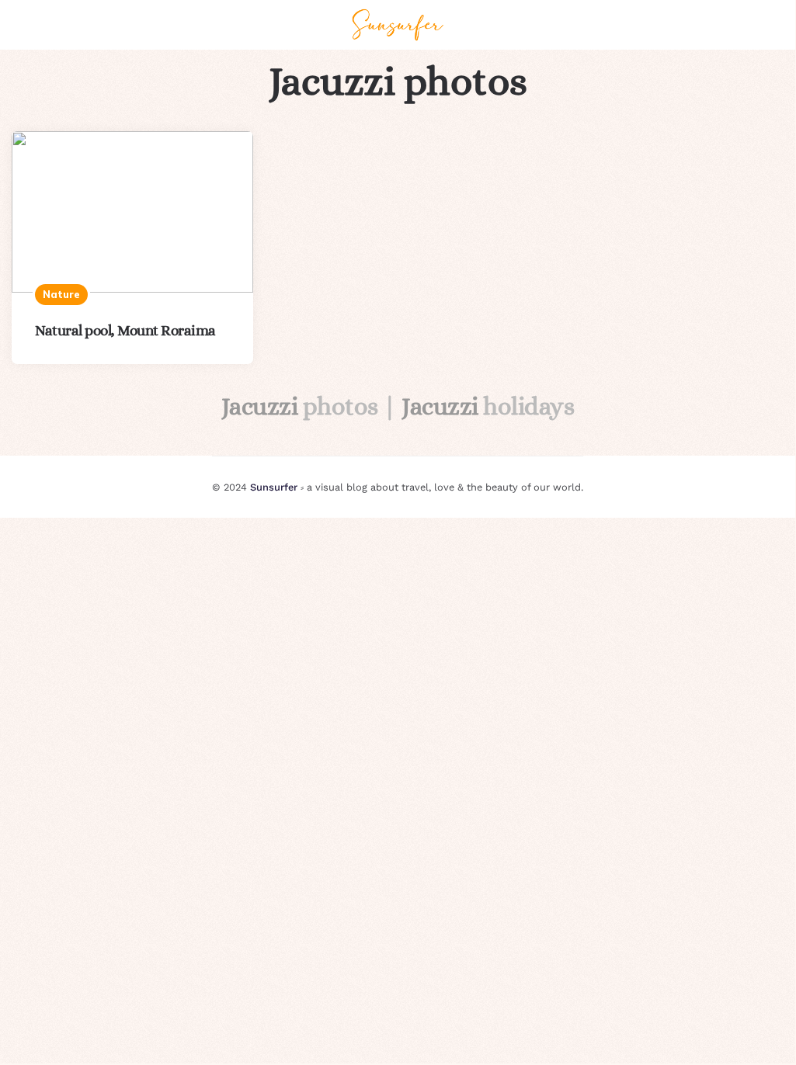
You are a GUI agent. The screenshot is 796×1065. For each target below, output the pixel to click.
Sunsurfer (273, 487)
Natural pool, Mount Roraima (125, 330)
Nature (61, 294)
